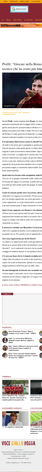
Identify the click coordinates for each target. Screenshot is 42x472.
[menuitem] (2, 20)
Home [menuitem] (8, 20)
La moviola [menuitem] (28, 20)
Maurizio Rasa (9, 114)
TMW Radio (14, 1)
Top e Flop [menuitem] (17, 20)
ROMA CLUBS (24, 1)
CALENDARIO (35, 1)
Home (5, 1)
